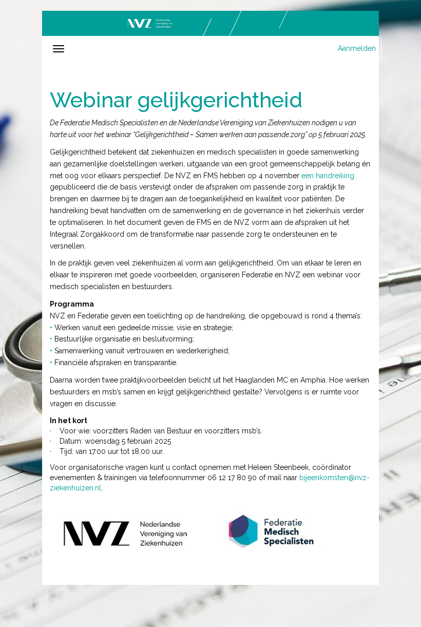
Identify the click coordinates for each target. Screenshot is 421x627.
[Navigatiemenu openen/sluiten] (58, 49)
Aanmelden (357, 48)
